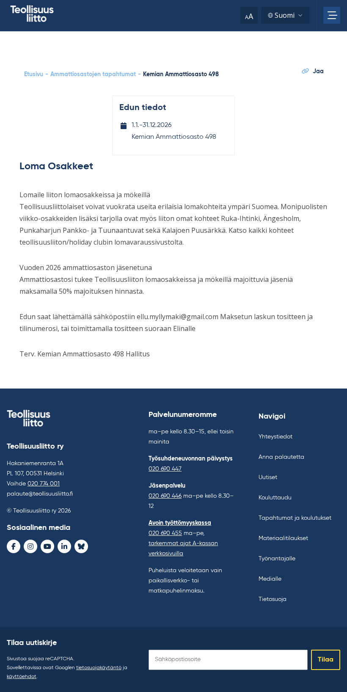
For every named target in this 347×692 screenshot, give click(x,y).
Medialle (270, 579)
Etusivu (33, 74)
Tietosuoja (272, 599)
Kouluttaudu (275, 498)
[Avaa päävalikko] (331, 15)
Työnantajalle (277, 559)
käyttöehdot (21, 676)
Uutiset (268, 477)
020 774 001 (44, 484)
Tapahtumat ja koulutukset (295, 518)
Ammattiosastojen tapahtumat (93, 74)
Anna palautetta (281, 457)
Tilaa (325, 659)
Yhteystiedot (275, 437)
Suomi (285, 15)
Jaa (318, 71)
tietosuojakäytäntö (98, 667)
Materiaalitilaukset (283, 538)
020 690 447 (165, 469)
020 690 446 (165, 496)
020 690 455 (165, 533)
